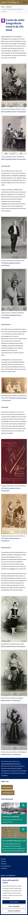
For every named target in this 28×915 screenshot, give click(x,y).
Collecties (3, 861)
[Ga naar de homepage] (9, 2)
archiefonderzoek (7, 793)
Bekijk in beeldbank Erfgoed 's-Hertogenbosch (13, 111)
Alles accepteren (14, 902)
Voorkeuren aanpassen (14, 910)
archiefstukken (7, 787)
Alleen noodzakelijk (14, 906)
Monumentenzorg (5, 866)
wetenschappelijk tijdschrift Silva (10, 763)
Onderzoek (4, 863)
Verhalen (3, 859)
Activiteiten (4, 868)
